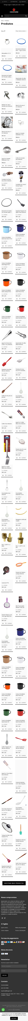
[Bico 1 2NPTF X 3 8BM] (3, 553)
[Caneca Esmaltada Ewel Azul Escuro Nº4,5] (17, 243)
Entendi (14, 1018)
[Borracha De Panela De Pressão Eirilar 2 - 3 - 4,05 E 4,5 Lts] (3, 219)
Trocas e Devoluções (20, 930)
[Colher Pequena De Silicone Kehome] (3, 755)
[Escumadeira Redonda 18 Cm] (3, 650)
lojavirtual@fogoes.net (6, 991)
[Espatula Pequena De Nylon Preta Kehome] (17, 219)
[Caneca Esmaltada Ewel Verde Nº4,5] (3, 325)
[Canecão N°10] (3, 590)
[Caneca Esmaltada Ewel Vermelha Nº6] (17, 729)
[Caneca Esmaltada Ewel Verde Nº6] (3, 729)
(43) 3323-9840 (4, 988)
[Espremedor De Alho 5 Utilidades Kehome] (17, 85)
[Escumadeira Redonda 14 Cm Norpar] (17, 404)
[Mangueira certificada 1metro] (17, 528)
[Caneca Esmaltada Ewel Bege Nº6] (3, 675)
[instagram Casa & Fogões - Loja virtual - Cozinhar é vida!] (2, 918)
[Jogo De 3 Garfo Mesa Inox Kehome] (3, 475)
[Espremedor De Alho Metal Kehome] (17, 351)
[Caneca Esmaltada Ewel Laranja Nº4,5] (3, 298)
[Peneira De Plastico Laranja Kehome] (17, 581)
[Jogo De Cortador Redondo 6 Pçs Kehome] (3, 165)
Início (2, 20)
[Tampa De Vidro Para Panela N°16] (3, 844)
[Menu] (2, 16)
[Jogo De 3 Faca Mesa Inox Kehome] (3, 782)
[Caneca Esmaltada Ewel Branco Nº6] (17, 676)
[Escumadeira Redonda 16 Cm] (17, 501)
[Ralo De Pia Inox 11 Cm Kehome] (3, 138)
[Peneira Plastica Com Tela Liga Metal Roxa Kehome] (3, 623)
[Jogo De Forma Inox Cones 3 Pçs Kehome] (3, 351)
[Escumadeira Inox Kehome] (3, 501)
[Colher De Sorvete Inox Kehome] (17, 166)
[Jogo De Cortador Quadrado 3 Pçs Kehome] (17, 140)
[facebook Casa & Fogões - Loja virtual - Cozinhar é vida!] (5, 918)
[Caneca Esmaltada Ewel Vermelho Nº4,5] (17, 325)
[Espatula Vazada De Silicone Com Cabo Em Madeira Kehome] (3, 875)
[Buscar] (26, 16)
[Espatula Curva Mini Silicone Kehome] (3, 378)
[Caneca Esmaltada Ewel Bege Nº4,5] (3, 272)
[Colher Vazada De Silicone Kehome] (17, 755)
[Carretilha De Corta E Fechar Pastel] (17, 193)
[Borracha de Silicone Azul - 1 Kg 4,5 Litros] (17, 56)
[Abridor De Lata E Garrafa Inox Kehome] (3, 111)
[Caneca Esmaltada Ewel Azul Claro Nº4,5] (3, 246)
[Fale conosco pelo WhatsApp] (3, 1009)
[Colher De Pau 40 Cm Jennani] (3, 404)
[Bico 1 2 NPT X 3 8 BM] (17, 554)
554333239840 (4, 985)
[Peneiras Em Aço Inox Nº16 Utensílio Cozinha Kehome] (17, 378)
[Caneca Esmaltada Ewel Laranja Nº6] (3, 702)
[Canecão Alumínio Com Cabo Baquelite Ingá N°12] (17, 791)
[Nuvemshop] (14, 1010)
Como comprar (5, 930)
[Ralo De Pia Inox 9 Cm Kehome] (17, 112)
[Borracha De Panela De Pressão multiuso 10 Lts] (3, 82)
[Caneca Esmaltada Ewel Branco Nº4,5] (17, 272)
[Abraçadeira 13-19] (3, 59)
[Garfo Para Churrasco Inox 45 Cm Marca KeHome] (17, 872)
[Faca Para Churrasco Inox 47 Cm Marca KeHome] (3, 817)
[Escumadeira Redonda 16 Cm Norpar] (3, 528)
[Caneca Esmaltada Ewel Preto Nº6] (17, 702)
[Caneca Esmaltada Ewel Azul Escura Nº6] (17, 647)
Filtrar (2, 31)
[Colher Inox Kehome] (3, 431)
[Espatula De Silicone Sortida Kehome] (17, 848)
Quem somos (4, 927)
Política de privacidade (20, 927)
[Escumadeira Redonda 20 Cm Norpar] (17, 816)
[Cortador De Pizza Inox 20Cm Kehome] (3, 188)
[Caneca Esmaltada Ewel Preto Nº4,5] (17, 298)
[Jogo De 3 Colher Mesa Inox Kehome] (17, 431)
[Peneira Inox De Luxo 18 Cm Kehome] (17, 458)
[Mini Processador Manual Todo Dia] (17, 614)
